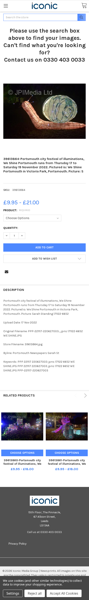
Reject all (35, 593)
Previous (76, 395)
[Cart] (84, 5)
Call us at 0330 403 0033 (44, 532)
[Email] (6, 271)
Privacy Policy (17, 543)
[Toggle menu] (5, 5)
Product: (16, 210)
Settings (12, 593)
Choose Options (22, 453)
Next (85, 395)
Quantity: (10, 228)
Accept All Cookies (64, 593)
